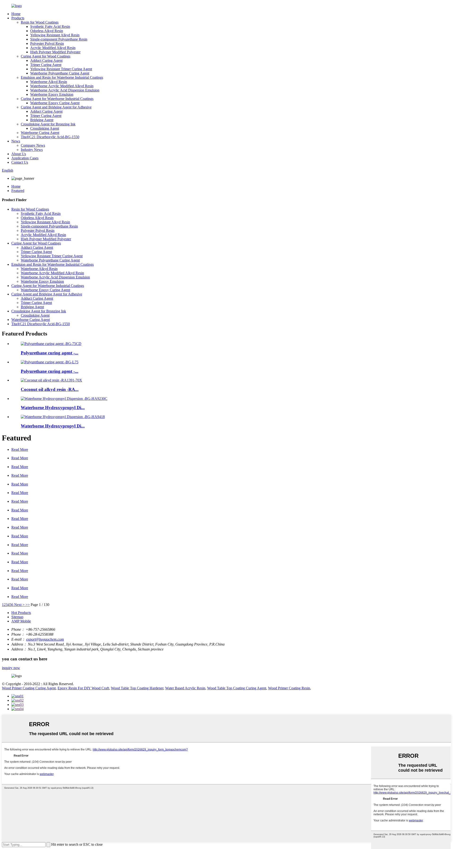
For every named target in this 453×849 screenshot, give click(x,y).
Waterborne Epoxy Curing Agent (55, 103)
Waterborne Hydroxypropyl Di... (53, 407)
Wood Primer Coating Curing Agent (29, 688)
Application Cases (24, 158)
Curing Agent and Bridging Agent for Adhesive (56, 107)
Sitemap (17, 617)
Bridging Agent (41, 120)
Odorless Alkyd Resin (46, 31)
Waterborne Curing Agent (40, 133)
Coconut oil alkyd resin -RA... (50, 389)
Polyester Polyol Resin (47, 43)
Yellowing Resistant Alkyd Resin (55, 35)
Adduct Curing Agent (46, 60)
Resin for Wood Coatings (40, 22)
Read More (19, 449)
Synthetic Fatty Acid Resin (50, 27)
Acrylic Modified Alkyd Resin (53, 48)
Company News (33, 145)
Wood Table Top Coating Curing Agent (236, 688)
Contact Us (19, 162)
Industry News (32, 150)
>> (27, 605)
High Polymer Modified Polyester (55, 52)
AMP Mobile (21, 621)
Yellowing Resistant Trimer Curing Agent (61, 69)
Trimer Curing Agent (45, 65)
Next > (19, 605)
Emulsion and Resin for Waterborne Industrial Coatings (62, 77)
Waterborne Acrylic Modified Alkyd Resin (61, 86)
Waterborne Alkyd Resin (48, 82)
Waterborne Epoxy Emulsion (51, 94)
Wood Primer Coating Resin (289, 688)
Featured (17, 191)
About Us (18, 154)
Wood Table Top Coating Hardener (137, 688)
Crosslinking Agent (44, 128)
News (15, 141)
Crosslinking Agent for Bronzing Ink (48, 124)
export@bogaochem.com (45, 639)
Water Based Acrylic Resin (185, 688)
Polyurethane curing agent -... (49, 352)
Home (16, 14)
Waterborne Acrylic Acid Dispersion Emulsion (64, 90)
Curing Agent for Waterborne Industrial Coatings (57, 99)
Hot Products (21, 613)
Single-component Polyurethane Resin (58, 39)
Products (17, 18)
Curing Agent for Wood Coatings (45, 56)
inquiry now (11, 668)
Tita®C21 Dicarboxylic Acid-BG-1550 (50, 137)
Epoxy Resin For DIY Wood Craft (83, 688)
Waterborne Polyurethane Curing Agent (59, 73)
